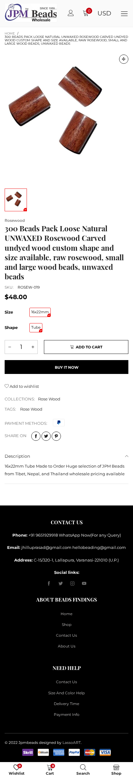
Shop (66, 624)
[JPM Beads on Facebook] (49, 583)
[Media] (123, 59)
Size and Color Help (66, 693)
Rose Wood (49, 398)
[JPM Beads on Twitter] (60, 583)
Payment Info (66, 714)
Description (17, 456)
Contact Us (66, 635)
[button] (9, 347)
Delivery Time (66, 703)
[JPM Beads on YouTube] (84, 583)
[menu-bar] (124, 13)
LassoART (71, 742)
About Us (66, 646)
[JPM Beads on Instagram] (72, 583)
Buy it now (67, 367)
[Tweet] (46, 436)
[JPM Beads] (12, 12)
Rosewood (15, 220)
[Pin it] (56, 436)
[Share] (36, 436)
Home (66, 613)
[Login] (70, 13)
